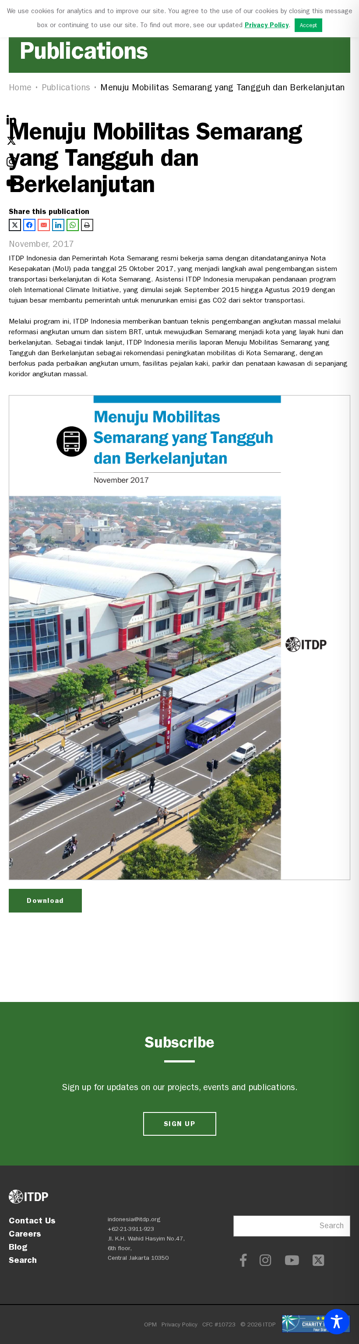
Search (23, 1260)
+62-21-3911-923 (131, 1229)
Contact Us (32, 1220)
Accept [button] (308, 25)
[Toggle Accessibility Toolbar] (336, 1321)
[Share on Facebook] (29, 225)
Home (20, 87)
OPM (150, 1324)
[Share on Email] (44, 225)
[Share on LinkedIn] (58, 225)
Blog (18, 1246)
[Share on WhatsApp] (73, 225)
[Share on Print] (87, 225)
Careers (25, 1233)
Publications (66, 87)
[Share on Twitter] (15, 225)
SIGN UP (179, 1123)
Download (45, 900)
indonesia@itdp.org (134, 1219)
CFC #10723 (219, 1324)
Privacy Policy (179, 1324)
